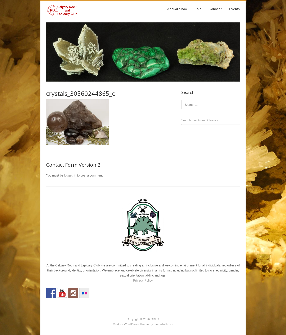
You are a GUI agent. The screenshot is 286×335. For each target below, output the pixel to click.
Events (234, 9)
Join (198, 9)
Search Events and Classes (199, 120)
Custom (118, 324)
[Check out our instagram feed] (73, 293)
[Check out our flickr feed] (84, 293)
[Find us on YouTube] (62, 293)
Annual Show (177, 9)
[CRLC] (61, 14)
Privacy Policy (143, 280)
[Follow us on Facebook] (51, 293)
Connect (215, 9)
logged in (70, 175)
